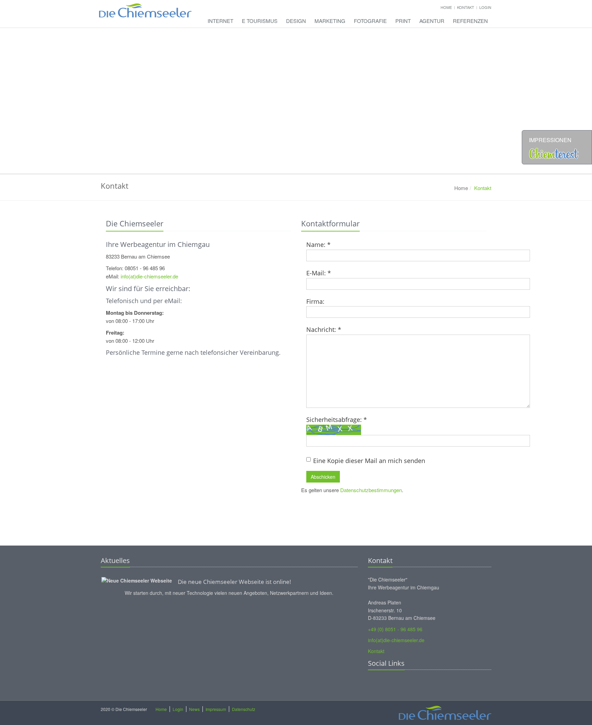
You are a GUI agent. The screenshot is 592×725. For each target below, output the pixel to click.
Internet (220, 20)
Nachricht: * (323, 329)
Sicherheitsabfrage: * (336, 419)
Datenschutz (243, 709)
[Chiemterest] (554, 152)
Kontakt (465, 7)
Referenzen (470, 20)
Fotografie (370, 20)
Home (446, 7)
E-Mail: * (318, 273)
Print (403, 20)
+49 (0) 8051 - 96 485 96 (395, 629)
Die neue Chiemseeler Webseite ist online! (234, 582)
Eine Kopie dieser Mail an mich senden (369, 461)
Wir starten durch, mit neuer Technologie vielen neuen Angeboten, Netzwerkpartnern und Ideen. (229, 592)
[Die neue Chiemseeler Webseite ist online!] (137, 579)
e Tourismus (260, 20)
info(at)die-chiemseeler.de (149, 276)
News (194, 709)
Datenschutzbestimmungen (371, 489)
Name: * (318, 244)
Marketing (329, 20)
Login (485, 7)
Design (296, 20)
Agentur (431, 20)
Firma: (315, 301)
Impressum (216, 709)
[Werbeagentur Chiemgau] (145, 6)
